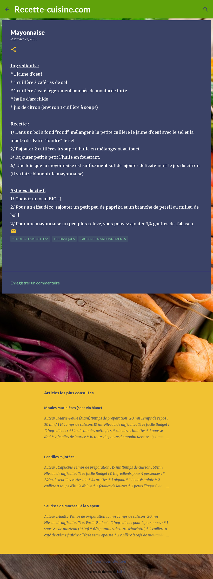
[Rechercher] (98, 9)
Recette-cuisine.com (53, 9)
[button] (13, 49)
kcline (121, 571)
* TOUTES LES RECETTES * (30, 239)
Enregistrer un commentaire (35, 282)
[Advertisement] (106, 337)
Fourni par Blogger (110, 560)
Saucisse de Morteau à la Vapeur (71, 506)
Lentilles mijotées (59, 457)
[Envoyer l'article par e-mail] (13, 233)
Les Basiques (64, 239)
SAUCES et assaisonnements (103, 239)
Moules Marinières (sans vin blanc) (73, 408)
